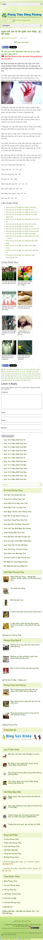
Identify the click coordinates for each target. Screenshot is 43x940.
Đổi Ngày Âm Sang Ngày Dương (16, 562)
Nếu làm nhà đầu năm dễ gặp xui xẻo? (23, 754)
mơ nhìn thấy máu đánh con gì (13, 369)
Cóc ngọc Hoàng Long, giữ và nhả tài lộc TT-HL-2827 (25, 806)
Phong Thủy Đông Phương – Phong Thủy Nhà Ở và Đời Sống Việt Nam (25, 925)
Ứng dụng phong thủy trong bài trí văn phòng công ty (25, 714)
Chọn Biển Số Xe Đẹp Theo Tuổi (16, 503)
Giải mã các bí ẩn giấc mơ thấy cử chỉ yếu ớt (22, 212)
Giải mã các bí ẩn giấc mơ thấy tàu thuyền (21, 233)
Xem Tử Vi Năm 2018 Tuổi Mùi (15, 465)
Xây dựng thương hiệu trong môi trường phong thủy (24, 773)
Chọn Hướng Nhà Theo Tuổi (14, 532)
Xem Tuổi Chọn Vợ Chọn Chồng (16, 549)
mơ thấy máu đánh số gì (30, 376)
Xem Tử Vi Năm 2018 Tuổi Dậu (15, 472)
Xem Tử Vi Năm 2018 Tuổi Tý (14, 440)
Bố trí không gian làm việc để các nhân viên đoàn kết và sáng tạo (24, 690)
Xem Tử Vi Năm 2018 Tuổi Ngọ (15, 461)
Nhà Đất (7, 907)
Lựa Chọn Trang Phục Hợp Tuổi (15, 520)
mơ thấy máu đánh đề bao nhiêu (24, 378)
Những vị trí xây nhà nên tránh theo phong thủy (25, 645)
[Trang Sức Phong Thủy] (11, 635)
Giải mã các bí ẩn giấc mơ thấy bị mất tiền (21, 207)
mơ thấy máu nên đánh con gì (15, 372)
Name (3, 412)
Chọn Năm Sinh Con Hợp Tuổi (15, 507)
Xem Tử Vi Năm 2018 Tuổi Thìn (15, 454)
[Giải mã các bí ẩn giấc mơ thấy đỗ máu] (21, 93)
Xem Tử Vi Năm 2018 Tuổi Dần (15, 447)
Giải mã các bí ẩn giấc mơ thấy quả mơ (20, 210)
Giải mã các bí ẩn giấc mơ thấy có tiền (19, 226)
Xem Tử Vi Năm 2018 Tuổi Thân (15, 468)
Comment (4, 392)
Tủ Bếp (13, 898)
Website (4, 428)
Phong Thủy (12, 881)
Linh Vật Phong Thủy (12, 846)
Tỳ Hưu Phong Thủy (11, 839)
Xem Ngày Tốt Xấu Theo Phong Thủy (17, 512)
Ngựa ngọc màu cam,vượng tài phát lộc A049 (24, 797)
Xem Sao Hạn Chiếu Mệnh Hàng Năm (17, 541)
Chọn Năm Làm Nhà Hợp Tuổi (15, 553)
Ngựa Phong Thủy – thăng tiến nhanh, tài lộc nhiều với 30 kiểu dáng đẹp (26, 578)
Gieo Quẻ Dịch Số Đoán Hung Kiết (16, 524)
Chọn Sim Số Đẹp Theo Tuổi (14, 499)
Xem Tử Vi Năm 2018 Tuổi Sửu (15, 443)
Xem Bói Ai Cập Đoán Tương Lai (16, 516)
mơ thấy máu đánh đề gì (23, 380)
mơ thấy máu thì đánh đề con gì (15, 374)
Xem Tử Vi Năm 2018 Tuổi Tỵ (14, 458)
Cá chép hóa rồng (18, 588)
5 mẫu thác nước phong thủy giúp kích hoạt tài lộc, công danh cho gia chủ (25, 625)
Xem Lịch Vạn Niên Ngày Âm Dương (17, 528)
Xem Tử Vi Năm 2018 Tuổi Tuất (15, 476)
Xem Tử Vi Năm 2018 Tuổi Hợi (15, 479)
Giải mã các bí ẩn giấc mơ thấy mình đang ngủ (22, 231)
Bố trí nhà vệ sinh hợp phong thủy (25, 668)
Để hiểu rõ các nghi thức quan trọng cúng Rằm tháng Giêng (23, 764)
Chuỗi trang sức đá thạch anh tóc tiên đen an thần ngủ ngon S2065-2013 (23, 816)
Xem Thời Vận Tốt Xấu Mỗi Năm (16, 545)
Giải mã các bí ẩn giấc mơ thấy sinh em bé (21, 224)
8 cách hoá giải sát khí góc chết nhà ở (26, 612)
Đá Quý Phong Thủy (11, 857)
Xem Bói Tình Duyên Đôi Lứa (14, 495)
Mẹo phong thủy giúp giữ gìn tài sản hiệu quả (25, 702)
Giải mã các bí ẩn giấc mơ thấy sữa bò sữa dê (22, 229)
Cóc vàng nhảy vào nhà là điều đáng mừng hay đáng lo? (23, 782)
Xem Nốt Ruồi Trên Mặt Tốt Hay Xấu (17, 537)
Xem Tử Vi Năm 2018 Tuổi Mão (15, 451)
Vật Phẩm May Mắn (11, 850)
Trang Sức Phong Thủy (12, 854)
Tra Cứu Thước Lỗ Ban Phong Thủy (17, 558)
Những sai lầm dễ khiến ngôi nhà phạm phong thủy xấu (24, 657)
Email (3, 420)
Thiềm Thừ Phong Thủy (13, 843)
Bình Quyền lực (17, 600)
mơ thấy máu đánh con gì (13, 376)
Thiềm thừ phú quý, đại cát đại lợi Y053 (24, 824)
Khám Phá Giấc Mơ (10, 38)
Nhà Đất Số (11, 730)
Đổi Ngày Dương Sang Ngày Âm (16, 566)
